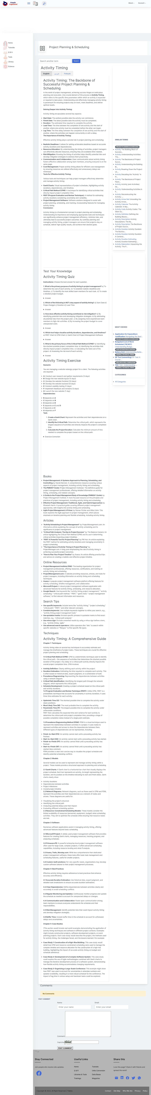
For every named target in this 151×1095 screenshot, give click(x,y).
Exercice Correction (52, 437)
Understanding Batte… (129, 352)
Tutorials (11, 47)
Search (76, 61)
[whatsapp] (139, 1078)
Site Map (116, 1091)
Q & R (76, 1071)
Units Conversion (98, 1071)
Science (11, 66)
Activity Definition (122, 214)
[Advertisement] (71, 16)
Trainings (77, 1078)
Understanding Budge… (124, 344)
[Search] (44, 3)
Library (11, 62)
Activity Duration (121, 229)
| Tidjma (69, 1091)
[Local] (35, 3)
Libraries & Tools (80, 1074)
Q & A (10, 52)
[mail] (116, 1078)
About (130, 3)
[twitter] (133, 1078)
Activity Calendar (121, 204)
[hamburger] (28, 3)
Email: (97, 1003)
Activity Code (120, 209)
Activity (118, 149)
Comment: (61, 1036)
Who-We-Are (127, 1091)
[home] (10, 3)
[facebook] (39, 1073)
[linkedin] (122, 1077)
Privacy (138, 1091)
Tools (10, 57)
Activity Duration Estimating (125, 239)
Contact (108, 1091)
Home (10, 43)
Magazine (96, 1078)
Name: (59, 1003)
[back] (147, 1091)
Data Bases (96, 1074)
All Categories (120, 382)
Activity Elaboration (122, 244)
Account (141, 3)
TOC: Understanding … (126, 365)
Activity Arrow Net (122, 199)
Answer (48, 298)
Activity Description (122, 219)
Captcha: (60, 1042)
